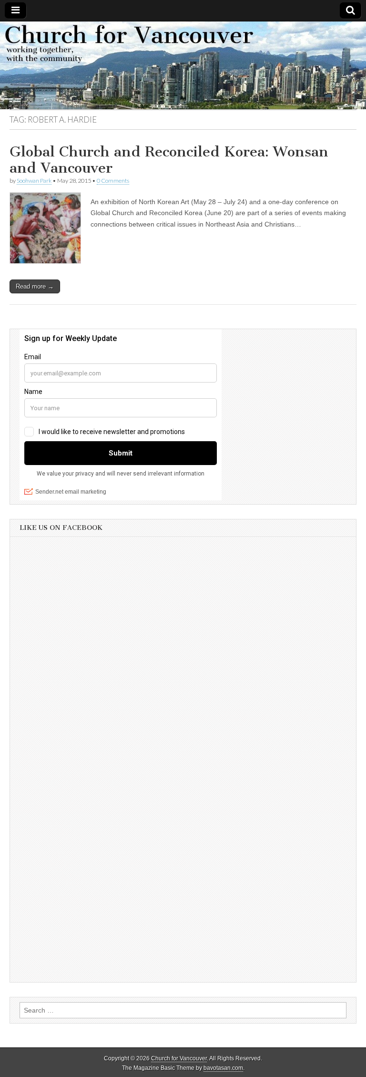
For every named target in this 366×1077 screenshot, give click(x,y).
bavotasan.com (223, 1068)
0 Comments (113, 180)
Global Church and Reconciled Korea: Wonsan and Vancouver (169, 159)
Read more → (35, 286)
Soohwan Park (34, 180)
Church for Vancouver (179, 1058)
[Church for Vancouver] (183, 65)
